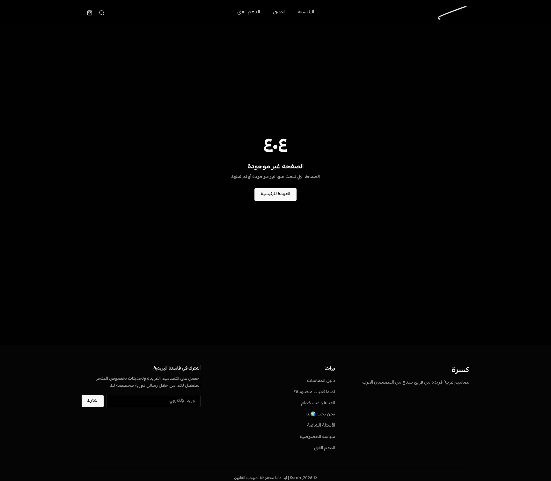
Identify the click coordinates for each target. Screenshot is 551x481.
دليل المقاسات (321, 381)
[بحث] (101, 12)
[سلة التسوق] (89, 12)
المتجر (279, 12)
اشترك (93, 401)
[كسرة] (452, 13)
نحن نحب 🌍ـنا (320, 414)
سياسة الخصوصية (317, 437)
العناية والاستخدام (318, 403)
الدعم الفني (248, 12)
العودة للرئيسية (275, 194)
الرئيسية (306, 12)
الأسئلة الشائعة (321, 425)
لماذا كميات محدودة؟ (314, 392)
